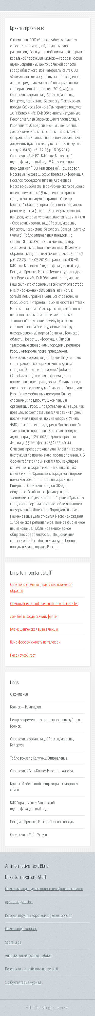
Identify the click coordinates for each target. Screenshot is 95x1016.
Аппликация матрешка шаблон (28, 956)
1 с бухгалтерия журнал (23, 983)
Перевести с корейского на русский (31, 969)
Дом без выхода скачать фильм (33, 617)
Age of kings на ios (19, 902)
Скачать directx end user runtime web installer (44, 604)
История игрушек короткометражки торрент (38, 916)
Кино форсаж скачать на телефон (35, 642)
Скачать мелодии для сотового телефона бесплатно (44, 889)
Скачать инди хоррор (21, 929)
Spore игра (13, 942)
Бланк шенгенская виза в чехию (34, 629)
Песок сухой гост (22, 655)
